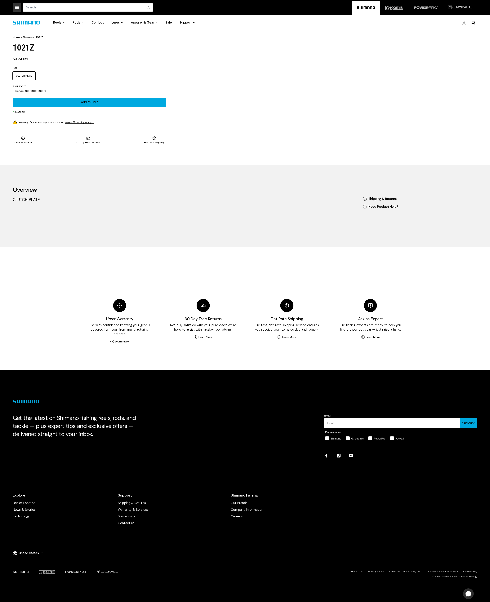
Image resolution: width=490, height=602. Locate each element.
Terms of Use (356, 571)
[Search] (148, 7)
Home (16, 37)
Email (327, 415)
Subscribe (468, 423)
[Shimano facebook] (326, 455)
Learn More (122, 341)
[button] (468, 593)
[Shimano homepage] (366, 8)
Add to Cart (89, 102)
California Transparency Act (405, 571)
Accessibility (470, 571)
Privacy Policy (376, 571)
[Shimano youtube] (351, 455)
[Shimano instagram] (338, 455)
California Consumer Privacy (442, 571)
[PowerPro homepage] (425, 8)
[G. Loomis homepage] (394, 8)
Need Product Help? (383, 207)
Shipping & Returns (382, 199)
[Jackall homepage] (460, 8)
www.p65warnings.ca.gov (79, 122)
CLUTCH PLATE (24, 75)
